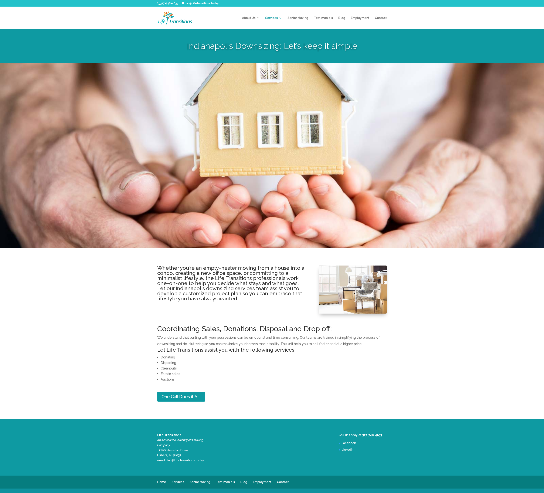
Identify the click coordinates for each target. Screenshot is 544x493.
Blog (341, 18)
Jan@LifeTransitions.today (185, 460)
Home (161, 482)
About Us (248, 18)
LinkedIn (347, 449)
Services (271, 18)
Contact (381, 18)
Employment (360, 18)
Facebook (349, 443)
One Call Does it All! (181, 396)
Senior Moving (298, 18)
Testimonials (323, 18)
